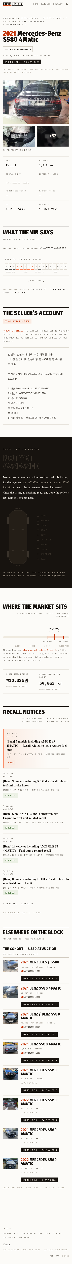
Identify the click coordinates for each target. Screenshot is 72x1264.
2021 (15, 21)
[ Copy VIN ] (36, 280)
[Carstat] (13, 4)
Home (36, 4)
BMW (41, 1233)
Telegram (54, 1256)
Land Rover (23, 1238)
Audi (48, 1233)
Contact (58, 4)
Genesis (57, 1233)
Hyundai (7, 1233)
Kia (16, 1233)
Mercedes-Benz (52, 18)
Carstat (7, 1244)
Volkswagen (9, 1238)
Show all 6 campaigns (20, 904)
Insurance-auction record (20, 18)
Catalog (46, 4)
